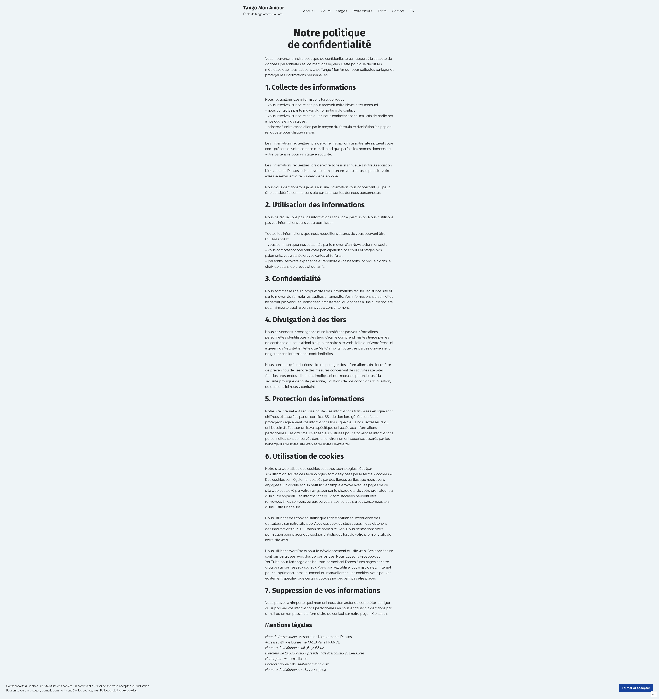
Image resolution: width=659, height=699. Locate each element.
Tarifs (382, 11)
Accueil (309, 11)
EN (412, 11)
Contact (398, 11)
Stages (341, 11)
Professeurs (362, 11)
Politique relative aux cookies (118, 690)
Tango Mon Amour (263, 8)
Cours (326, 11)
